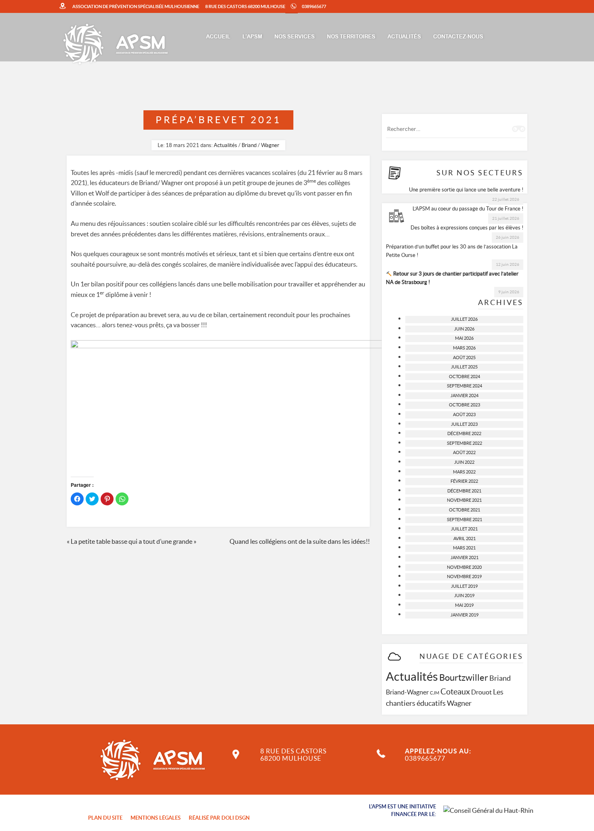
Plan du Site (105, 818)
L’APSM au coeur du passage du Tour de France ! (468, 209)
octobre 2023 (464, 404)
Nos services (294, 37)
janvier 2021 (464, 557)
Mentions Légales (156, 818)
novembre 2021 (464, 500)
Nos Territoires (351, 37)
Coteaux (455, 691)
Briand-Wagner (407, 692)
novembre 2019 (464, 576)
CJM (434, 692)
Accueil (218, 37)
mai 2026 (464, 338)
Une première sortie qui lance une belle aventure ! (466, 190)
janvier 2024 (464, 395)
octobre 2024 (464, 376)
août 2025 (464, 357)
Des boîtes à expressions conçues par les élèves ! (467, 228)
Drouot (481, 692)
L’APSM (252, 37)
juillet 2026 (464, 319)
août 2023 (464, 414)
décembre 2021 (464, 490)
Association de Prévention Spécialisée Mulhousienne (135, 6)
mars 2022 (464, 471)
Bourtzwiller (463, 677)
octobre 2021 (464, 509)
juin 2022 (464, 462)
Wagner (270, 145)
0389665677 (314, 6)
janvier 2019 (464, 614)
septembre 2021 (464, 519)
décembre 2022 (464, 433)
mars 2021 (464, 547)
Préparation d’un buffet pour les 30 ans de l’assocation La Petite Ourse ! (452, 251)
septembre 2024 (464, 385)
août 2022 (464, 452)
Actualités (404, 37)
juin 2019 (464, 595)
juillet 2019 (464, 586)
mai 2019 (464, 605)
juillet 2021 (464, 528)
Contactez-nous (458, 37)
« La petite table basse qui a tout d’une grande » (131, 541)
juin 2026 (464, 328)
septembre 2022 (464, 443)
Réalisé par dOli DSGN (219, 818)
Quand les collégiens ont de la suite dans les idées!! (300, 541)
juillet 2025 (464, 366)
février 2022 (464, 481)
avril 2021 (464, 538)
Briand (249, 145)
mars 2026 (464, 347)
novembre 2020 (464, 567)
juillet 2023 (464, 424)
